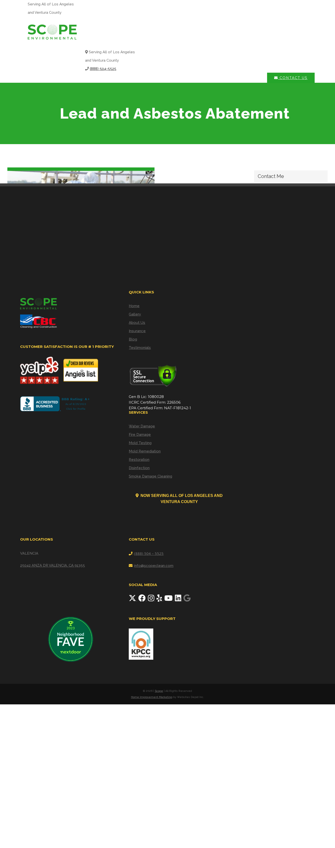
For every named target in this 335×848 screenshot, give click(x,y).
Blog (133, 339)
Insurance (137, 331)
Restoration (139, 459)
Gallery (135, 314)
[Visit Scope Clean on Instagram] (151, 599)
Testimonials (140, 347)
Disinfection (139, 468)
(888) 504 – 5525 (149, 553)
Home (134, 306)
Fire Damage (140, 434)
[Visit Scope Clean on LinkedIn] (178, 599)
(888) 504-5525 (103, 69)
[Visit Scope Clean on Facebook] (142, 599)
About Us (137, 322)
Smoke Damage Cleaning (150, 476)
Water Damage (142, 426)
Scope (159, 691)
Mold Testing (140, 443)
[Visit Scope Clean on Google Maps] (187, 599)
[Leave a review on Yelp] (159, 599)
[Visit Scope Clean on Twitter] (133, 599)
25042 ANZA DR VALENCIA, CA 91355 (52, 565)
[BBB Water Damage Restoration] (56, 403)
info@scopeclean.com (153, 565)
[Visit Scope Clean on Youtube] (169, 599)
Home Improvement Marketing (151, 697)
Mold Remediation (145, 451)
